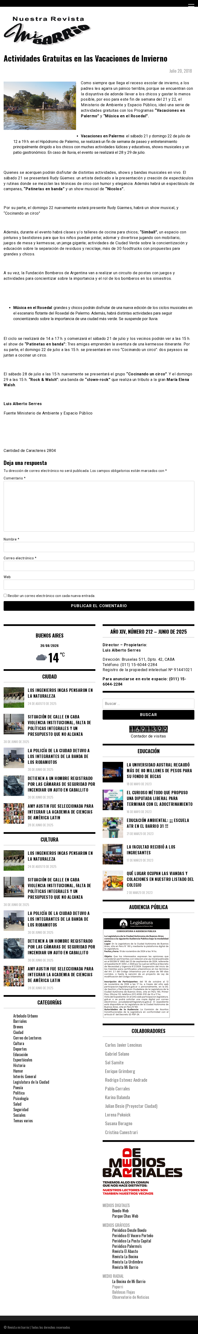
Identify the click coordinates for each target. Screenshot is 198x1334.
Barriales (20, 1021)
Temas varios (23, 1120)
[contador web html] (148, 730)
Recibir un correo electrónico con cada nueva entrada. (52, 596)
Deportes (20, 1049)
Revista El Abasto (125, 1251)
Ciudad (18, 1032)
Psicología (20, 1098)
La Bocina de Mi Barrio (128, 1281)
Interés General (24, 1076)
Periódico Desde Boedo (129, 1230)
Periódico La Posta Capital (131, 1241)
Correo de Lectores (27, 1038)
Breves (18, 1027)
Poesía (18, 1087)
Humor (18, 1071)
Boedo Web (120, 1211)
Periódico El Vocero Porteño (132, 1235)
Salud (17, 1104)
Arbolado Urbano (25, 1016)
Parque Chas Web (125, 1216)
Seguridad (20, 1109)
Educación (20, 1054)
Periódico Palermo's (127, 1246)
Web (7, 577)
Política (19, 1093)
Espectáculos (22, 1060)
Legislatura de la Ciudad (31, 1082)
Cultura (18, 1043)
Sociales (19, 1115)
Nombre (11, 539)
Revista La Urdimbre (127, 1262)
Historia (19, 1065)
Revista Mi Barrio (125, 1267)
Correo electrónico (20, 558)
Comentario (15, 478)
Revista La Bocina (125, 1256)
